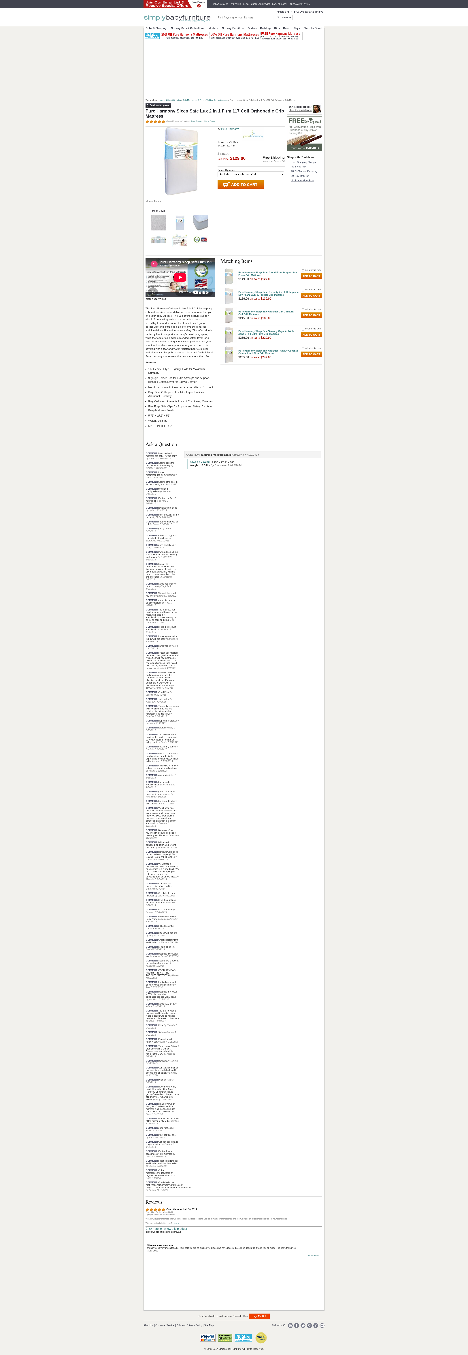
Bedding (265, 28)
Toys (297, 28)
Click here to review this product (166, 1228)
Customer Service (260, 4)
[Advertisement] (236, 67)
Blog (246, 4)
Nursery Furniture (233, 28)
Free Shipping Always (303, 162)
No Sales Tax (298, 166)
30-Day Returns (300, 175)
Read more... (313, 1255)
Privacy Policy (194, 1325)
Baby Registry (279, 4)
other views (158, 210)
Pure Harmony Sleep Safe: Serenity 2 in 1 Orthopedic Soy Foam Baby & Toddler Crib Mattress (268, 293)
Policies (180, 1325)
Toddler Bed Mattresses (217, 100)
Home (161, 100)
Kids (277, 28)
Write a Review (210, 121)
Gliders (252, 28)
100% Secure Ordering (304, 171)
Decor (286, 28)
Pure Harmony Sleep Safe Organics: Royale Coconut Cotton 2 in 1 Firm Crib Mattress (268, 352)
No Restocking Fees (302, 180)
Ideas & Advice (220, 4)
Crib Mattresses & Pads (193, 100)
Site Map (209, 1325)
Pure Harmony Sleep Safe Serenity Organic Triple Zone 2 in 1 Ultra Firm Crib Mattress (266, 332)
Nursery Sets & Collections (187, 28)
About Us (148, 1325)
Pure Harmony (230, 128)
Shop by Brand (313, 28)
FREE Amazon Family (300, 4)
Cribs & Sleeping (156, 28)
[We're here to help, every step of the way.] (304, 113)
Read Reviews (196, 121)
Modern (213, 28)
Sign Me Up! (259, 1316)
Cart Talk (236, 4)
